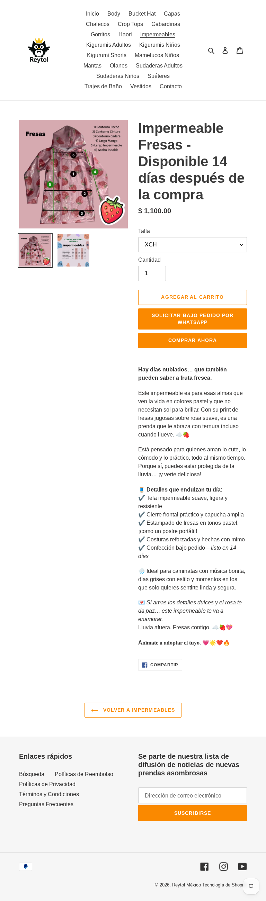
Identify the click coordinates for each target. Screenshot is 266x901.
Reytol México (186, 885)
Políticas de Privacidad (47, 784)
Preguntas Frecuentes (46, 804)
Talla (144, 231)
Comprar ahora (192, 340)
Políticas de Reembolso (84, 774)
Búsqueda (31, 774)
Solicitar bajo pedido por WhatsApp (193, 319)
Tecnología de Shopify (224, 885)
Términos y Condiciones (49, 794)
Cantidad (149, 260)
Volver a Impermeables (138, 710)
